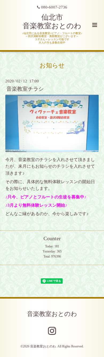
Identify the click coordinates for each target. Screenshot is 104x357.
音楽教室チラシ (25, 89)
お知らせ (52, 65)
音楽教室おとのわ (52, 314)
